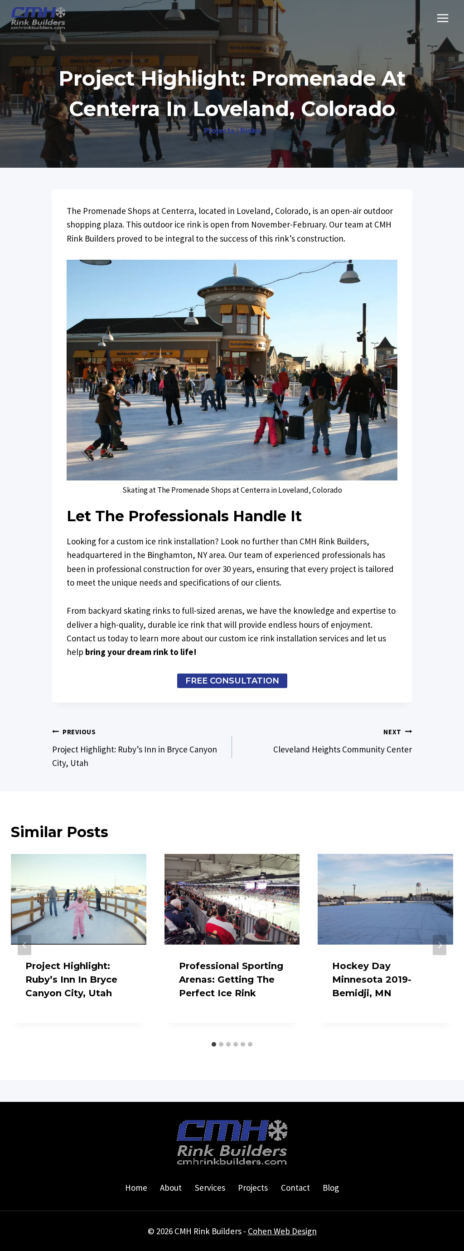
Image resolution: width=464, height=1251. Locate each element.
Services (210, 1187)
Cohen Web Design (282, 1231)
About (171, 1187)
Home (136, 1187)
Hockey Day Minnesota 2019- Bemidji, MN (371, 979)
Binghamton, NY (177, 554)
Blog (331, 1187)
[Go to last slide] (24, 945)
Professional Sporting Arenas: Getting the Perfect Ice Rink (231, 979)
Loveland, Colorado (272, 210)
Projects (219, 130)
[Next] (439, 945)
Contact (295, 1187)
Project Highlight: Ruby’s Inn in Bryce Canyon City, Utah (134, 747)
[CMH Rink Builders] (38, 18)
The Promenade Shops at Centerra (130, 210)
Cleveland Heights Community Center (342, 741)
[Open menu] (442, 18)
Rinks (250, 130)
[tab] (214, 1044)
